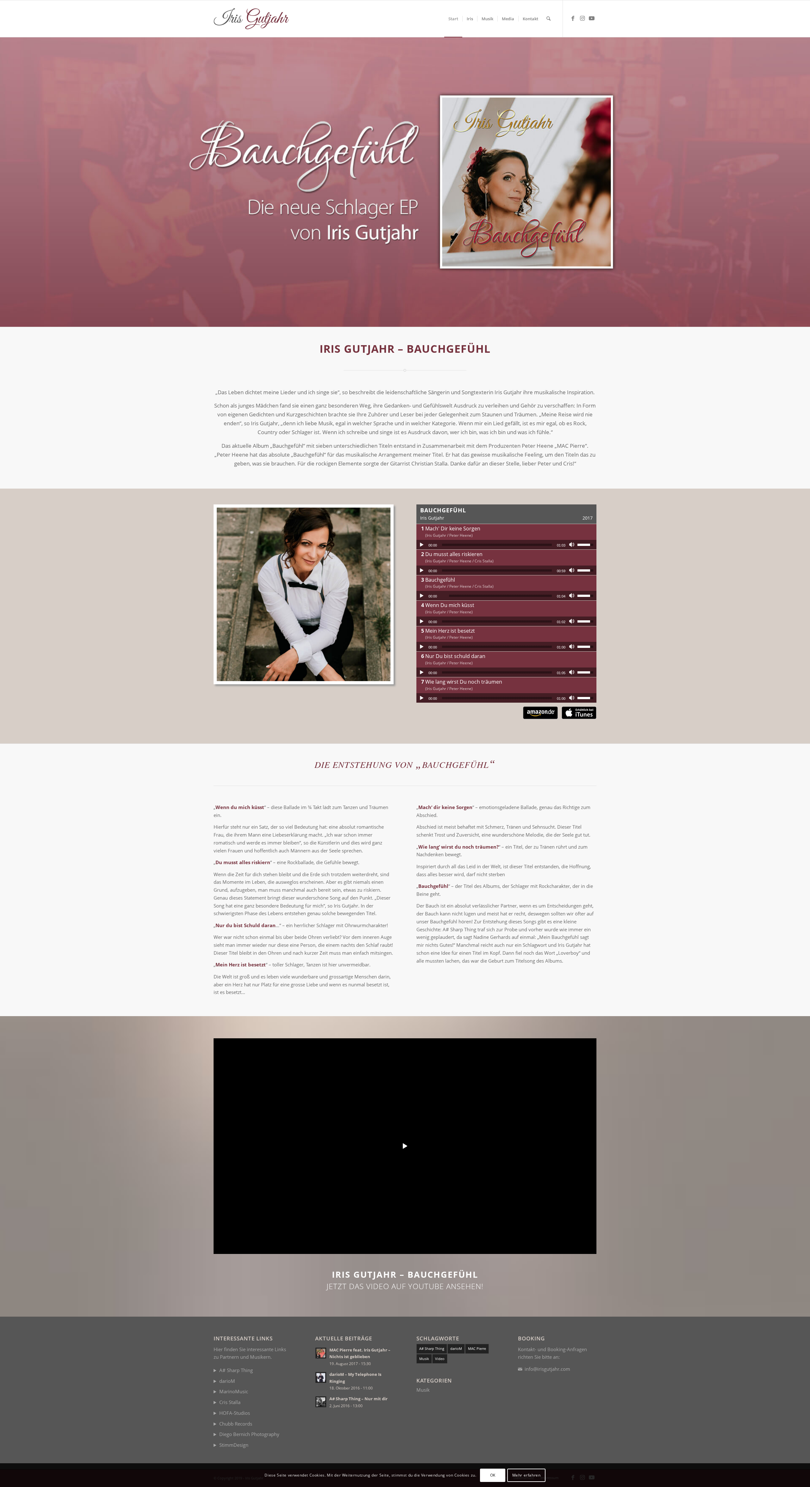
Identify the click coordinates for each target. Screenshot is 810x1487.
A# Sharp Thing (236, 1370)
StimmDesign (233, 1445)
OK (492, 1475)
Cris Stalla (229, 1402)
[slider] (497, 545)
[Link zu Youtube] (591, 18)
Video (440, 1358)
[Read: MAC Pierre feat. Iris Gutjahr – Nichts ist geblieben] (321, 1353)
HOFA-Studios (234, 1413)
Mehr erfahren (526, 1475)
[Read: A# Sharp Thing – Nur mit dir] (321, 1402)
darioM (227, 1381)
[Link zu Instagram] (582, 18)
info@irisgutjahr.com (547, 1369)
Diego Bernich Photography (249, 1434)
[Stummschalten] (572, 545)
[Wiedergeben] (421, 545)
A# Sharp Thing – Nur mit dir (358, 1399)
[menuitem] (453, 18)
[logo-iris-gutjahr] (254, 18)
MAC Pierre (477, 1348)
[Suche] (548, 18)
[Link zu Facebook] (572, 18)
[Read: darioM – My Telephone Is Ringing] (321, 1377)
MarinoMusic (233, 1391)
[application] (506, 544)
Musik (424, 1358)
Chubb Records (235, 1424)
